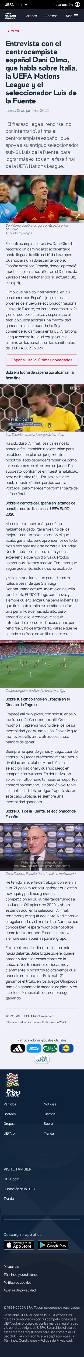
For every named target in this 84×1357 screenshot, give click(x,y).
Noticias (50, 1104)
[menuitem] (31, 15)
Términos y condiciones (21, 1274)
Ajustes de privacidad (20, 1290)
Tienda (49, 1133)
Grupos (9, 1123)
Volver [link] (15, 31)
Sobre (48, 1123)
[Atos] (34, 1048)
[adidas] (17, 1048)
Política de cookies (17, 1282)
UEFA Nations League (11, 16)
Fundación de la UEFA (19, 1189)
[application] (42, 408)
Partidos (10, 1104)
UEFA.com (11, 1179)
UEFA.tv (10, 1133)
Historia (50, 1114)
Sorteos (10, 1114)
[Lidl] (66, 1048)
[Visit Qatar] (42, 1059)
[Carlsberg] (50, 1048)
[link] (30, 15)
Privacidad (11, 1266)
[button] (71, 15)
